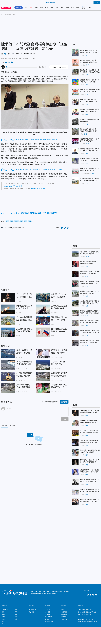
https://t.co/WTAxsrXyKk (13, 186)
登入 (96, 2)
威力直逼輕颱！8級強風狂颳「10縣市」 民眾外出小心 (75, 161)
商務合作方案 (49, 621)
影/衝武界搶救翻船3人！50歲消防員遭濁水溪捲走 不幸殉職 (75, 283)
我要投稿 (64, 619)
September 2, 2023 (37, 188)
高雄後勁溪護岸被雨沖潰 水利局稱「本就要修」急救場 (75, 131)
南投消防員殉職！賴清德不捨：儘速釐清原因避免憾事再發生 (75, 62)
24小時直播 (32, 609)
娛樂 (46, 7)
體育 (51, 7)
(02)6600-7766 (86, 614)
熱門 (31, 7)
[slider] (22, 67)
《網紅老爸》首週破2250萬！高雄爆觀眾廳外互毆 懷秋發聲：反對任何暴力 (75, 442)
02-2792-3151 (88, 619)
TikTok (96, 594)
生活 (57, 7)
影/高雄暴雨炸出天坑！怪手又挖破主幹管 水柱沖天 (75, 293)
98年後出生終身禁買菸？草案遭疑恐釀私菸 (75, 121)
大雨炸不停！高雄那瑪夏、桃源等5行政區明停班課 (75, 171)
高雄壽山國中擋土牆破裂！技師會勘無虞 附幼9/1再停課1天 (75, 72)
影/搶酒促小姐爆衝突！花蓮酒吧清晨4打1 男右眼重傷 (75, 274)
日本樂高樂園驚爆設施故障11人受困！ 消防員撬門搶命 (8, 320)
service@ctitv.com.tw (90, 621)
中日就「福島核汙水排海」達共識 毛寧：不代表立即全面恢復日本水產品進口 (8, 376)
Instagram (90, 594)
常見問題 (64, 612)
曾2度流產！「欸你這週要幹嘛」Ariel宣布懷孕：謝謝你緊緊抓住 (75, 433)
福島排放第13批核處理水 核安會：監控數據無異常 (8, 353)
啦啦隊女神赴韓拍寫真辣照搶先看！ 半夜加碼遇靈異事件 (75, 492)
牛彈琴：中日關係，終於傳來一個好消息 (43, 365)
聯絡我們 (64, 614)
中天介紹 (47, 609)
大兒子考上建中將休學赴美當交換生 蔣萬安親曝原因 (75, 112)
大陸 (67, 7)
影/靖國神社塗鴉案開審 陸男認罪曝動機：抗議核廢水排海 (43, 353)
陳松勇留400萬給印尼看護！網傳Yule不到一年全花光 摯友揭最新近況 (75, 423)
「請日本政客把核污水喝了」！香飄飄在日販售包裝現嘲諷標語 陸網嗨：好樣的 (43, 388)
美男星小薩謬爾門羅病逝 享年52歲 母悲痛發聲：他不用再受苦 (75, 482)
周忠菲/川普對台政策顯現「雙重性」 (8, 332)
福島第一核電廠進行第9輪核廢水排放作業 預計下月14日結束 (8, 365)
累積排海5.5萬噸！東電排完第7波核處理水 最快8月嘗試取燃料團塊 (43, 376)
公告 (62, 609)
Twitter (85, 594)
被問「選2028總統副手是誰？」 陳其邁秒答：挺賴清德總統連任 (75, 102)
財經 (90, 7)
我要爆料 (64, 616)
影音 (72, 7)
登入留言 (64, 402)
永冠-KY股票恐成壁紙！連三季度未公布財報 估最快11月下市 (75, 52)
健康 (77, 7)
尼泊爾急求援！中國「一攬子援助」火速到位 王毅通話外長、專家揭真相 (43, 320)
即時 (26, 7)
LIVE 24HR (6, 7)
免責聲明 (47, 619)
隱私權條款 (48, 616)
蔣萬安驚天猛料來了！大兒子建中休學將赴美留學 (75, 141)
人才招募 (47, 612)
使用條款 (47, 614)
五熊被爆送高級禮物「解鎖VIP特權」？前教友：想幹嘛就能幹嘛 (43, 309)
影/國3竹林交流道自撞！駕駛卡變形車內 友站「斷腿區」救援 (75, 343)
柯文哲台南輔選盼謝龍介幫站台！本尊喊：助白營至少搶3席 (75, 151)
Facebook (88, 594)
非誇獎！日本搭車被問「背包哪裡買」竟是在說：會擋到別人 (43, 297)
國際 (62, 7)
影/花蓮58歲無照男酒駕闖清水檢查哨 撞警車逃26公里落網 (75, 313)
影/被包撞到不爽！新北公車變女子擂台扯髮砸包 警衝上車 (75, 333)
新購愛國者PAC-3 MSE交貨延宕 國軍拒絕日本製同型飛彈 (8, 309)
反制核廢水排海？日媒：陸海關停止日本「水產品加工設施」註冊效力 (8, 388)
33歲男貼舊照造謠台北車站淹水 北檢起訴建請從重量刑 (75, 180)
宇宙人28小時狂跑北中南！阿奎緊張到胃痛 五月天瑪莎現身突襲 (75, 502)
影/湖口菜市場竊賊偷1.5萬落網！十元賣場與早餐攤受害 (75, 323)
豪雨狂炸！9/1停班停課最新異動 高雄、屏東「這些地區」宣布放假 (75, 92)
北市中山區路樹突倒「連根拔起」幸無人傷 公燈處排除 (75, 303)
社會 (41, 7)
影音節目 (31, 612)
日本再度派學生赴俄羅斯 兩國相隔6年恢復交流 (43, 332)
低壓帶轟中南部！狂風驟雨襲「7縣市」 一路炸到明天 (75, 82)
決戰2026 (18, 7)
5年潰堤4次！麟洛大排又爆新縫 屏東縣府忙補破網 (75, 254)
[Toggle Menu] (98, 7)
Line (93, 594)
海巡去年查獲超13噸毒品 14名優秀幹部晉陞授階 (75, 264)
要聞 (36, 7)
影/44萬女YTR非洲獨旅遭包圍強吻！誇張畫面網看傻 (75, 452)
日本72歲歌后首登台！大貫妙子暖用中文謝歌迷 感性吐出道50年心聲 (8, 297)
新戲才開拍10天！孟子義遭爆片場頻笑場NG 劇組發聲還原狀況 (75, 472)
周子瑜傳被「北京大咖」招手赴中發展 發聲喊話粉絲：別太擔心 (75, 462)
